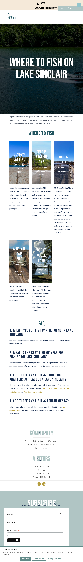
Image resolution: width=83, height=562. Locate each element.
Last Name (11, 514)
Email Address (13, 530)
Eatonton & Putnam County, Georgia (20, 16)
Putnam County (42, 451)
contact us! (66, 8)
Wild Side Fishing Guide (33, 392)
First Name (11, 522)
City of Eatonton (41, 448)
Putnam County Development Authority (41, 444)
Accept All (25, 559)
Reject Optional (39, 559)
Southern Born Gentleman (51, 389)
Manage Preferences (55, 559)
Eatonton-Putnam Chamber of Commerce (41, 441)
